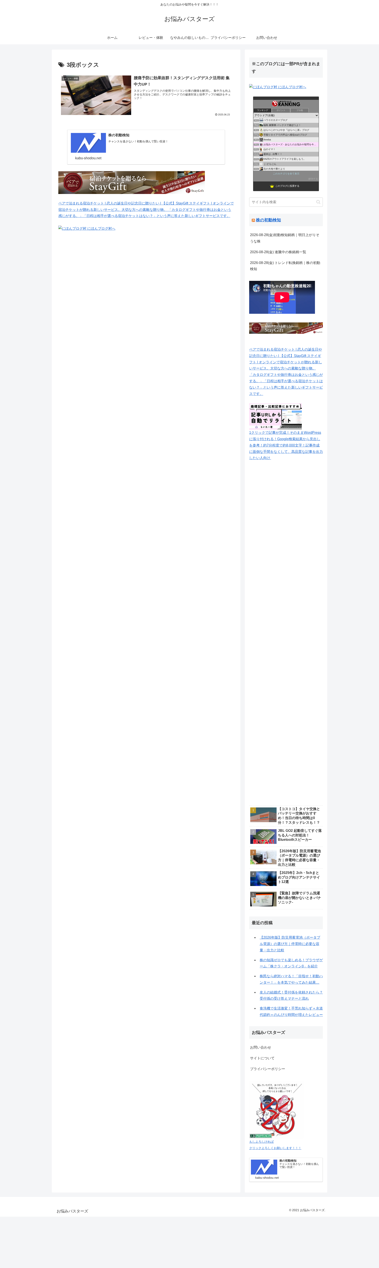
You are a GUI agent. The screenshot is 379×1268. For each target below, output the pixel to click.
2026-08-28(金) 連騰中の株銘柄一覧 (278, 252)
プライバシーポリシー (267, 1069)
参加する (313, 179)
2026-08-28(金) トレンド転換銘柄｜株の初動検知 (285, 266)
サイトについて (262, 1058)
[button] (318, 201)
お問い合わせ (260, 1047)
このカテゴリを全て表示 (286, 173)
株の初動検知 (268, 220)
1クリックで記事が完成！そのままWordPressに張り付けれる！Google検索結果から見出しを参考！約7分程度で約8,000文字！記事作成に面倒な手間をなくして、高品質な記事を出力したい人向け (286, 445)
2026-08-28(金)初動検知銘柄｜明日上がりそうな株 (284, 238)
